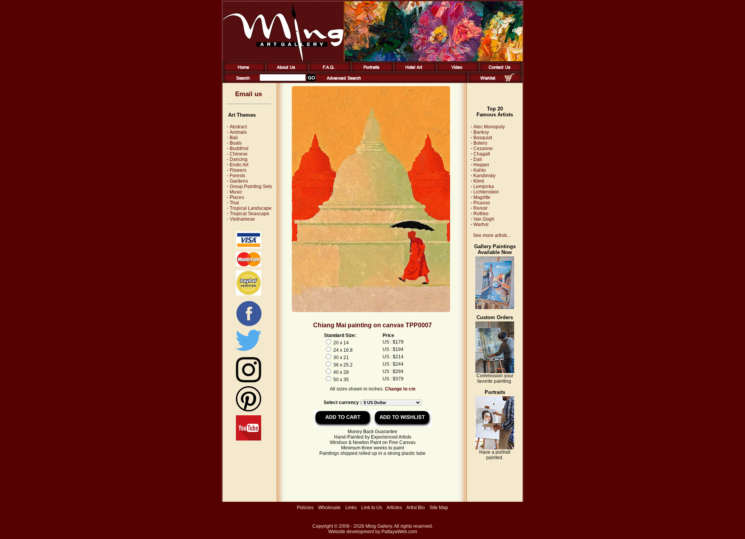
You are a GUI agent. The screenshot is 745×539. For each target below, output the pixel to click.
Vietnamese (241, 219)
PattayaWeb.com (399, 531)
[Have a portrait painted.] (494, 448)
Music (234, 192)
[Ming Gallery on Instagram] (248, 381)
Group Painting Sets (249, 186)
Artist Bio (415, 507)
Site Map (439, 507)
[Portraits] (371, 70)
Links (351, 507)
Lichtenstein (486, 192)
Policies (305, 507)
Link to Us (371, 507)
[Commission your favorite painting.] (494, 371)
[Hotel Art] (413, 70)
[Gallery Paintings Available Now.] (494, 307)
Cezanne (483, 148)
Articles (394, 507)
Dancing (237, 159)
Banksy (481, 132)
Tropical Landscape (249, 208)
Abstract (237, 127)
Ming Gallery (379, 526)
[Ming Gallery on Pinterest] (248, 410)
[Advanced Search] (344, 81)
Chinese (237, 154)
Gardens (237, 181)
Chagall (481, 154)
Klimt (478, 181)
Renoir (480, 208)
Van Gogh (483, 219)
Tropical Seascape (248, 213)
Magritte (481, 197)
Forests (236, 175)
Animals (237, 132)
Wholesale (329, 507)
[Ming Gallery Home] (243, 70)
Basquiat (482, 137)
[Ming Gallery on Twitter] (249, 351)
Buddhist (237, 148)
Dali (477, 159)
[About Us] (285, 70)
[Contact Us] (499, 70)
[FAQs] (328, 70)
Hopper (481, 165)
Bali (232, 137)
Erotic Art (237, 165)
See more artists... (492, 235)
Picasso (481, 203)
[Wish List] (487, 81)
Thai (233, 203)
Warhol (481, 224)
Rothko (481, 213)
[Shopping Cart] (509, 80)
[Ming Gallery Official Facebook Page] (249, 325)
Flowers (236, 170)
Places (235, 197)
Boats (234, 143)
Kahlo (479, 170)
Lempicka (483, 186)
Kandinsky (484, 175)
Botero (480, 143)
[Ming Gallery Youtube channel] (248, 439)
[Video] (456, 70)
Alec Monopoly (489, 127)
